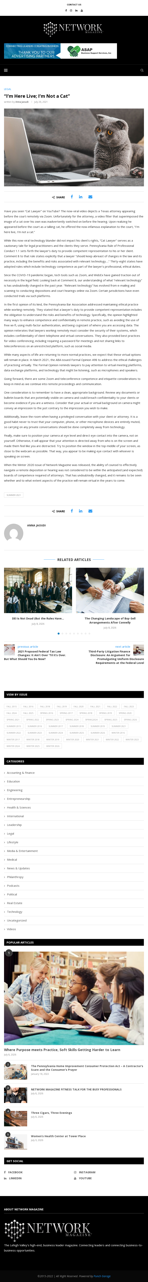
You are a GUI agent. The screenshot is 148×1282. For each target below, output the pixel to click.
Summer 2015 (14, 726)
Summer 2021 (14, 495)
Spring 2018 (85, 713)
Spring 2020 (125, 713)
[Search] (142, 70)
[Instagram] (71, 10)
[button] (60, 51)
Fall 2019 (62, 706)
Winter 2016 (118, 732)
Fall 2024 (12, 713)
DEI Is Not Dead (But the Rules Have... (38, 618)
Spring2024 (91, 719)
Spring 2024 (72, 719)
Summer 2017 (56, 726)
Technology (14, 912)
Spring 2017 (66, 713)
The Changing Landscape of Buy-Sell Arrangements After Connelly (110, 620)
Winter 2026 (52, 746)
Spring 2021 (13, 719)
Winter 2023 (132, 739)
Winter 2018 (33, 739)
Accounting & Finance (21, 773)
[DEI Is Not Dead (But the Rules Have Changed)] (38, 590)
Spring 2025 (110, 719)
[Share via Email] (90, 197)
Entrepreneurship (18, 799)
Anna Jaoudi (22, 102)
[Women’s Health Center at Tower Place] (15, 1142)
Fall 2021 (95, 706)
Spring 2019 (105, 713)
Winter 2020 (72, 739)
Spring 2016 (46, 713)
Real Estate (14, 903)
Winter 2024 (13, 746)
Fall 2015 (12, 706)
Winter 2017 (13, 739)
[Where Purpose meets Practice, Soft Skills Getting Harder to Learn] (74, 998)
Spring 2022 (32, 719)
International (15, 816)
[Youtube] (82, 10)
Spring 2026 (130, 719)
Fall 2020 (79, 706)
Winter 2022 (112, 739)
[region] (74, 51)
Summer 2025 (77, 732)
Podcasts (13, 885)
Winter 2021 (92, 739)
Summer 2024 (56, 732)
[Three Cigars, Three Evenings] (15, 1118)
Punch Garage (102, 1276)
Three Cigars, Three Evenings (51, 1113)
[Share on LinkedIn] (81, 197)
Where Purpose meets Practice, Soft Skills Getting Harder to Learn (62, 1049)
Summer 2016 (35, 726)
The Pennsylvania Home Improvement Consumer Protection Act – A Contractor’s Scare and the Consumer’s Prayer (87, 1068)
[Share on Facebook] (71, 197)
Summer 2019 (98, 726)
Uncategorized (17, 920)
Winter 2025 (33, 746)
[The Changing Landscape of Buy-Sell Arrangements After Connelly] (110, 590)
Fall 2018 (45, 706)
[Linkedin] (76, 10)
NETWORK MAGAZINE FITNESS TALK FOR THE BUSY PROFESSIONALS (76, 1089)
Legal (10, 833)
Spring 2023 (52, 719)
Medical (12, 859)
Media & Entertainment (22, 851)
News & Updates (18, 868)
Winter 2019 (52, 739)
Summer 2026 (98, 732)
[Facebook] (66, 10)
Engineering (15, 790)
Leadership (14, 825)
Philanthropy (15, 877)
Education (13, 781)
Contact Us (74, 4)
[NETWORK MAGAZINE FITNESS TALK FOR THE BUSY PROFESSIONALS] (15, 1095)
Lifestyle (12, 842)
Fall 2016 (28, 706)
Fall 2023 (129, 706)
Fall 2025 (28, 713)
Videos (11, 929)
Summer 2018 (77, 726)
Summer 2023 (35, 732)
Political (12, 894)
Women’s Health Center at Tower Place (58, 1136)
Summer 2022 (14, 732)
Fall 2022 (112, 706)
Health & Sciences (19, 807)
